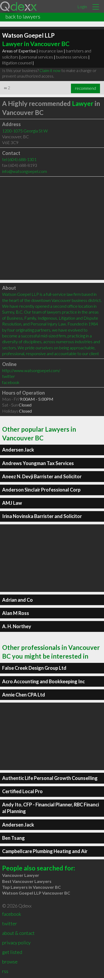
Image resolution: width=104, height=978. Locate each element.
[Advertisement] (52, 228)
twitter (8, 376)
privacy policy (16, 942)
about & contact (18, 933)
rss (5, 971)
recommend (85, 88)
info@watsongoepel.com (24, 171)
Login (82, 6)
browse (10, 961)
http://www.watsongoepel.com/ (31, 370)
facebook (10, 382)
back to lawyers (22, 16)
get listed (12, 952)
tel (19, 159)
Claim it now (50, 70)
